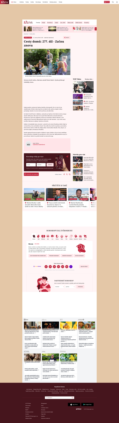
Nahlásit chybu (28, 418)
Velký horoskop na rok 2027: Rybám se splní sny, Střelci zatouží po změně (63, 29)
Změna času (58, 389)
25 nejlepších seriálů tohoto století (32, 362)
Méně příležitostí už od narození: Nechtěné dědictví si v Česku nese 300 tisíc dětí (39, 29)
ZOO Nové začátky (81, 389)
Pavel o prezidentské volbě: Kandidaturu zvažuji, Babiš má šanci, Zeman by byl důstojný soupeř (31, 345)
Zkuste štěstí (84, 266)
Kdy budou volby (73, 389)
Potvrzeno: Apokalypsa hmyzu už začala (68, 331)
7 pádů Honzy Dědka (29, 391)
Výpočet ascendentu (79, 391)
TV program (52, 389)
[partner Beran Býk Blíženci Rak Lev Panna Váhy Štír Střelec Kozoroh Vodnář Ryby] (70, 286)
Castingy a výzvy (44, 407)
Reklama (27, 407)
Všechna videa (89, 79)
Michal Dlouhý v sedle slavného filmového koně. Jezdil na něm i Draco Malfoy (34, 204)
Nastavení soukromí (45, 418)
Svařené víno (43, 391)
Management (44, 403)
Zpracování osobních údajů (47, 412)
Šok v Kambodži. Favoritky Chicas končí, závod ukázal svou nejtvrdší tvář (89, 178)
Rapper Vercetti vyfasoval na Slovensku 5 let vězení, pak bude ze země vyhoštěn (50, 370)
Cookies (27, 414)
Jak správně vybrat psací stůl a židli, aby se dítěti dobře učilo (67, 376)
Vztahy (27, 2)
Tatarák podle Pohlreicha (52, 391)
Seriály (32, 2)
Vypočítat (80, 286)
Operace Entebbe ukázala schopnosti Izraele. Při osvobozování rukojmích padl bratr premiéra (68, 339)
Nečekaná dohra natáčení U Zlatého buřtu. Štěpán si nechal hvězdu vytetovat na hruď (49, 345)
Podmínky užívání (29, 412)
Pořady (60, 2)
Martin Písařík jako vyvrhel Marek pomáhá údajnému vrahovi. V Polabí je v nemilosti (77, 205)
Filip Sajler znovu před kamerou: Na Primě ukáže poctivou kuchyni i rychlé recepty (88, 165)
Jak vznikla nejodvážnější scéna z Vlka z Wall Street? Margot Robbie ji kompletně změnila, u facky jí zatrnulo (32, 377)
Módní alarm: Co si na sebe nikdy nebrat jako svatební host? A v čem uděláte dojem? (87, 29)
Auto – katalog (89, 389)
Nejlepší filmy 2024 (37, 389)
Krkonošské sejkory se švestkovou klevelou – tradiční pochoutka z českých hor (86, 345)
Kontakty (43, 409)
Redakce (43, 416)
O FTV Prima (28, 403)
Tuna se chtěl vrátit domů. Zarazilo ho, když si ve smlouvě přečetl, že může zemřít (56, 205)
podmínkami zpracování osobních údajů (46, 168)
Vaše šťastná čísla (58, 263)
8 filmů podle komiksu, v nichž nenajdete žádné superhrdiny (31, 369)
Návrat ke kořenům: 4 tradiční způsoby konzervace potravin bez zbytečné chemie (86, 338)
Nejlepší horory (45, 389)
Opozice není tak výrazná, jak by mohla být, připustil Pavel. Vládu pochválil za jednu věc (32, 332)
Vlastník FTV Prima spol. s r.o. (31, 416)
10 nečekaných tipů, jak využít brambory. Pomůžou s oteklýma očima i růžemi (68, 370)
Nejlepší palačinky (55, 393)
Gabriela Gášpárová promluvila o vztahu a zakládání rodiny (89, 109)
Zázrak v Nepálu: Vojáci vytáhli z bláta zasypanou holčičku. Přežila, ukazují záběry (32, 338)
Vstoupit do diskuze (32, 174)
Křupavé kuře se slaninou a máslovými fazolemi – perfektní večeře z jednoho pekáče (86, 332)
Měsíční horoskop (67, 255)
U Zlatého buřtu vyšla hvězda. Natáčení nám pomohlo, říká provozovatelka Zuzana (49, 338)
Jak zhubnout (29, 389)
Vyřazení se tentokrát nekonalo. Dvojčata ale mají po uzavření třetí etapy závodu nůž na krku (89, 172)
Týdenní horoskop (54, 255)
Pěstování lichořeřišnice (69, 391)
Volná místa (27, 405)
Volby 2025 (37, 391)
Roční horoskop (79, 255)
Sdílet (67, 38)
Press (42, 405)
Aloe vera (61, 391)
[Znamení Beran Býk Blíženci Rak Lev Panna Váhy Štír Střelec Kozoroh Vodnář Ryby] (41, 164)
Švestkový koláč (63, 393)
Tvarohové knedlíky (89, 391)
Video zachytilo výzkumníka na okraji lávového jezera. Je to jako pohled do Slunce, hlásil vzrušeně (68, 345)
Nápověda (43, 414)
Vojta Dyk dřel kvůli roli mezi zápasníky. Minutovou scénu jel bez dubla (89, 159)
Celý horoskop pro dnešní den (38, 255)
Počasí (67, 389)
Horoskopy (38, 2)
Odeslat (50, 164)
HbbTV (26, 409)
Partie (63, 389)
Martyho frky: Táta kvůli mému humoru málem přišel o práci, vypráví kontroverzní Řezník (49, 364)
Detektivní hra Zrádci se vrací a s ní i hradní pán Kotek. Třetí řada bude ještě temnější (50, 332)
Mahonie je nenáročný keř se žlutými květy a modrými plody (67, 363)
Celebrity (21, 2)
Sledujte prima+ (53, 2)
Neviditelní (45, 2)
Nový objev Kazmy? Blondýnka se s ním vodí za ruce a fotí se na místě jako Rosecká (50, 377)
